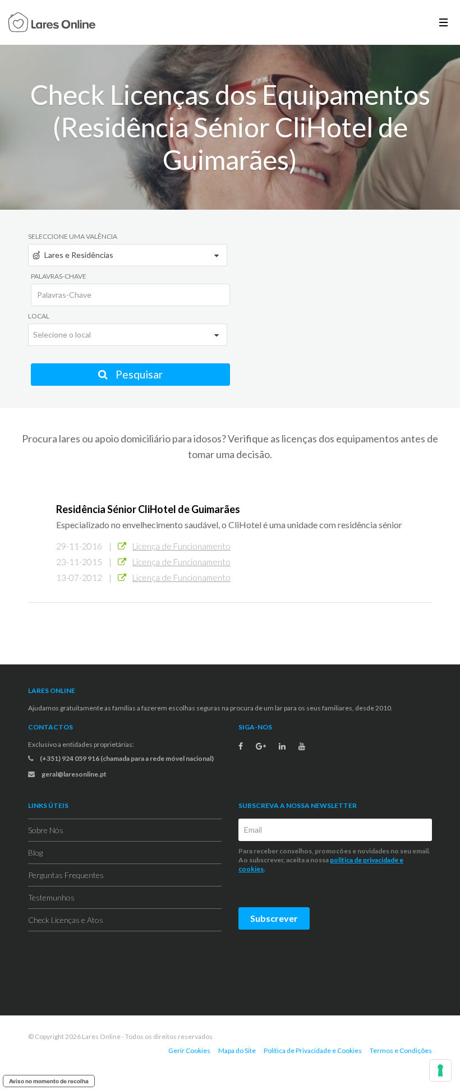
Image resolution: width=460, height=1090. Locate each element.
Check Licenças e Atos (65, 920)
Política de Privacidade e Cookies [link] (313, 1050)
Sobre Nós (45, 830)
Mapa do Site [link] (237, 1050)
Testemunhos (51, 897)
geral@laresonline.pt (73, 774)
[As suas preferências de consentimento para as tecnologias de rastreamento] (440, 1070)
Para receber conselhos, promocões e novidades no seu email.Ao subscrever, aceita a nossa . (334, 860)
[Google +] (261, 746)
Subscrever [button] (274, 918)
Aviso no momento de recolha (49, 1081)
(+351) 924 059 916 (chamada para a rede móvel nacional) (126, 758)
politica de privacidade (364, 860)
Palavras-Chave (58, 276)
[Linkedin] (282, 746)
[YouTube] (301, 746)
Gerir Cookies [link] (189, 1050)
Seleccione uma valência (72, 236)
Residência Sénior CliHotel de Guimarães (148, 509)
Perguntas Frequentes (66, 875)
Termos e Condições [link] (401, 1050)
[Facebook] (240, 746)
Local (38, 316)
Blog (35, 852)
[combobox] (128, 255)
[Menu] (443, 22)
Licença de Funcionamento (181, 546)
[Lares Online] (51, 23)
